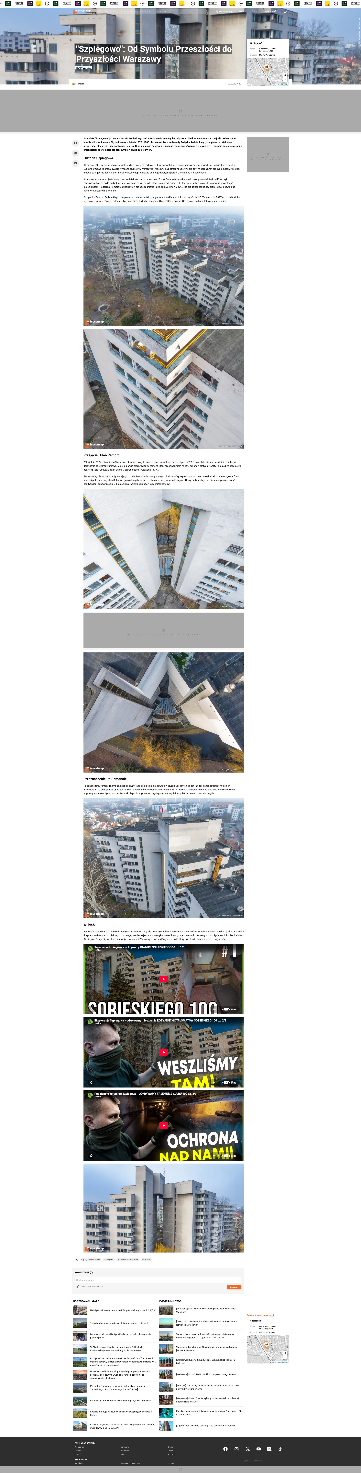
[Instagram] (236, 1449)
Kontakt (171, 1463)
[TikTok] (280, 1449)
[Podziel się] (76, 143)
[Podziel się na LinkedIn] (75, 153)
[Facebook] (225, 1449)
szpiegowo (109, 1259)
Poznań (78, 1450)
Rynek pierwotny (224, 11)
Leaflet (274, 85)
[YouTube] (259, 1449)
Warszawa (263, 49)
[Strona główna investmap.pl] (82, 11)
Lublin (170, 1450)
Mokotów (146, 1259)
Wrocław (125, 1447)
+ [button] (285, 75)
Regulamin (79, 1463)
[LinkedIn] (269, 1449)
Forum (255, 11)
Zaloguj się (234, 1287)
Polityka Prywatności (130, 1463)
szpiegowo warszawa (90, 1259)
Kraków (171, 1447)
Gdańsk (78, 1454)
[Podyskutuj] (76, 163)
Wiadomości (271, 11)
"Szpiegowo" (256, 43)
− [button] (285, 80)
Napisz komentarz (85, 1280)
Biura (242, 11)
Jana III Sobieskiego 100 (127, 1259)
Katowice (125, 1450)
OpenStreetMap (283, 85)
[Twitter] (248, 1449)
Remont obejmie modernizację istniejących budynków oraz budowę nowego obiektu (128, 476)
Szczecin (171, 1454)
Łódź (123, 1454)
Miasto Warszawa (267, 55)
